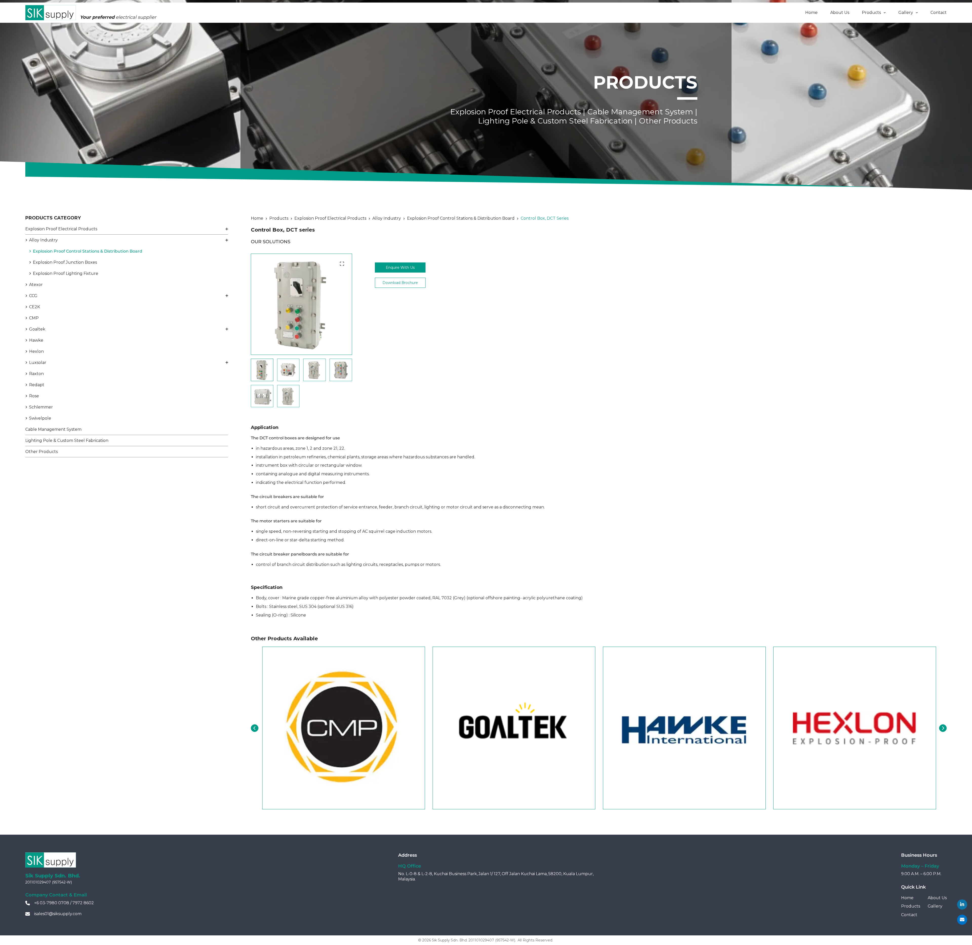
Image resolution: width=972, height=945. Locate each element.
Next (943, 728)
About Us (839, 12)
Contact (938, 12)
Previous (254, 728)
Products (871, 12)
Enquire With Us (400, 267)
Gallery (905, 12)
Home (811, 12)
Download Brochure (400, 282)
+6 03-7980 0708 (51, 902)
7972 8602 (83, 902)
